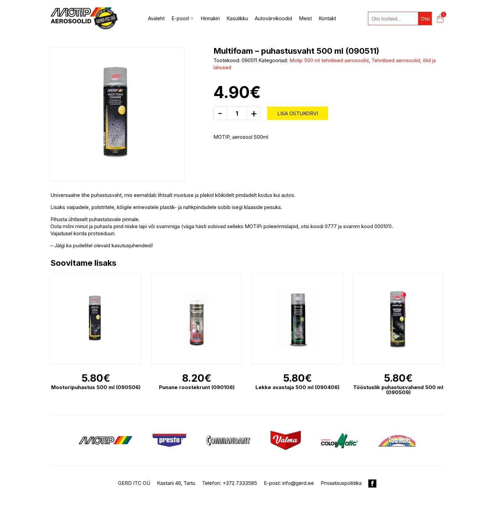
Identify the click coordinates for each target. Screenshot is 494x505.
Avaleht (156, 18)
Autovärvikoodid (273, 18)
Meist (305, 18)
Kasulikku (237, 18)
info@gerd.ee (298, 483)
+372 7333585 (239, 483)
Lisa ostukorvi (297, 113)
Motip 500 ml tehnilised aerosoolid (329, 60)
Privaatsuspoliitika (341, 483)
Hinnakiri (210, 18)
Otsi (425, 18)
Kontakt (327, 18)
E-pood (180, 18)
